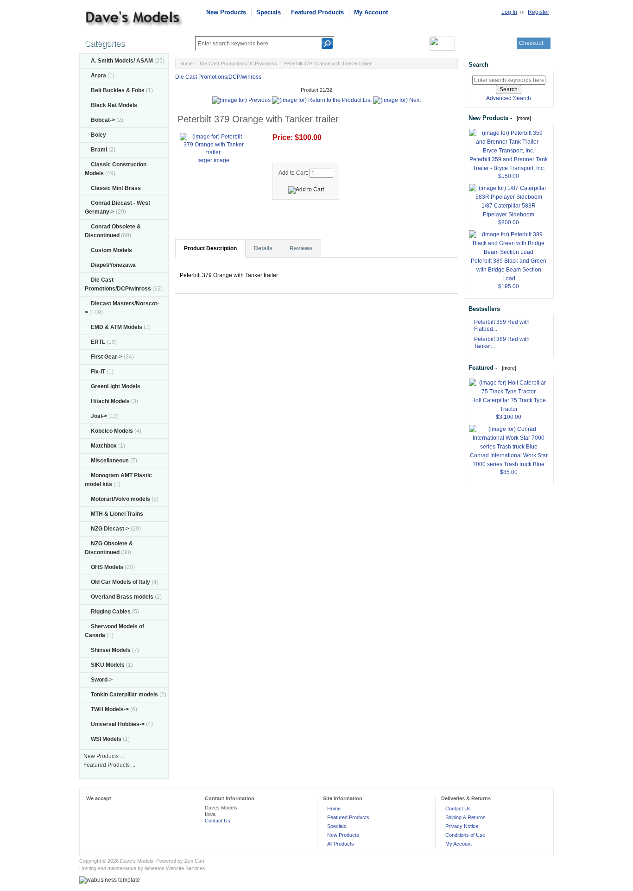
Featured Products (317, 12)
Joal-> (99, 416)
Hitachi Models (110, 401)
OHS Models (107, 567)
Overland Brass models (122, 597)
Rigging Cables (111, 611)
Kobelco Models (112, 431)
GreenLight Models (115, 386)
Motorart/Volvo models (120, 499)
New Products (226, 12)
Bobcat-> (103, 120)
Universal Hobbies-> (118, 724)
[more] (522, 118)
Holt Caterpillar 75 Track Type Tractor (508, 404)
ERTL (98, 342)
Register (538, 12)
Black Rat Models (114, 105)
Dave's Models (136, 861)
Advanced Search (508, 98)
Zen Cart (194, 861)
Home (186, 63)
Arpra (98, 75)
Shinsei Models (111, 650)
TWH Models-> (110, 709)
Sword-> (102, 679)
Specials (268, 12)
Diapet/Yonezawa (113, 265)
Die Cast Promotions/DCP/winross (238, 63)
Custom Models (111, 250)
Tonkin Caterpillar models (124, 694)
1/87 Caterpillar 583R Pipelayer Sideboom (508, 210)
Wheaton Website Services (175, 868)
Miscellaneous (110, 460)
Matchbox (104, 445)
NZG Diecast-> (110, 528)
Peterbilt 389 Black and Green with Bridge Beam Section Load (508, 270)
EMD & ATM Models (116, 327)
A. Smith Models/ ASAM (122, 60)
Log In (509, 12)
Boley (98, 135)
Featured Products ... (109, 765)
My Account (371, 12)
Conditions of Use (465, 835)
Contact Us (217, 820)
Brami (99, 149)
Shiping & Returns (465, 817)
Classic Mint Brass (116, 188)
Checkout (531, 43)
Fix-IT (98, 371)
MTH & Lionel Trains (117, 514)
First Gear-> (106, 357)
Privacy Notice (461, 826)
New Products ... (103, 756)
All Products (340, 844)
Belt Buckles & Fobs (118, 90)
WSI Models (106, 739)
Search (478, 64)
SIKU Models (108, 665)
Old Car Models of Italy (120, 582)
